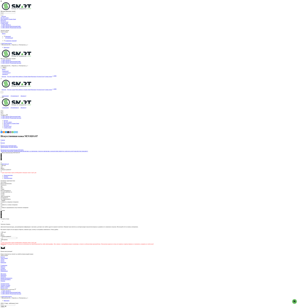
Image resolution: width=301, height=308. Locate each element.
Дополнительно (8, 178)
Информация (4, 271)
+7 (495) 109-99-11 (6, 24)
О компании (4, 265)
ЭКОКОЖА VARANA (37, 151)
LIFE (77, 151)
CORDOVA (61, 151)
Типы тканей (4, 258)
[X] (8, 132)
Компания (3, 262)
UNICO (80, 151)
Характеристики (8, 175)
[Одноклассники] (4, 132)
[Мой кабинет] (1, 94)
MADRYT (85, 151)
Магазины (3, 273)
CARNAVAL (67, 151)
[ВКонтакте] (2, 132)
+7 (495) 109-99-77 (11, 27)
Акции (2, 259)
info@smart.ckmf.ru (7, 43)
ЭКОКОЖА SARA (48, 151)
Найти (2, 306)
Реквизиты (3, 275)
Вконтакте (6, 47)
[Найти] (2, 15)
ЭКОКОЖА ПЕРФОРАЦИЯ (15, 151)
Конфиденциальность (6, 278)
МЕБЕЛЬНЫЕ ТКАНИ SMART (9, 147)
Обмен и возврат (5, 286)
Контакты (3, 269)
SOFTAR (73, 151)
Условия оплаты (5, 283)
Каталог (3, 257)
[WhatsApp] (12, 132)
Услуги (2, 261)
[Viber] (10, 132)
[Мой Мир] (6, 132)
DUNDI (56, 151)
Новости (3, 266)
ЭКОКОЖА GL (27, 151)
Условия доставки (5, 285)
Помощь (3, 281)
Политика (3, 276)
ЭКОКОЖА (4, 151)
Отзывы (6, 176)
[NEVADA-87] (5, 164)
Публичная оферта (6, 279)
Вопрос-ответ (4, 288)
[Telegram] (17, 132)
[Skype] (15, 132)
